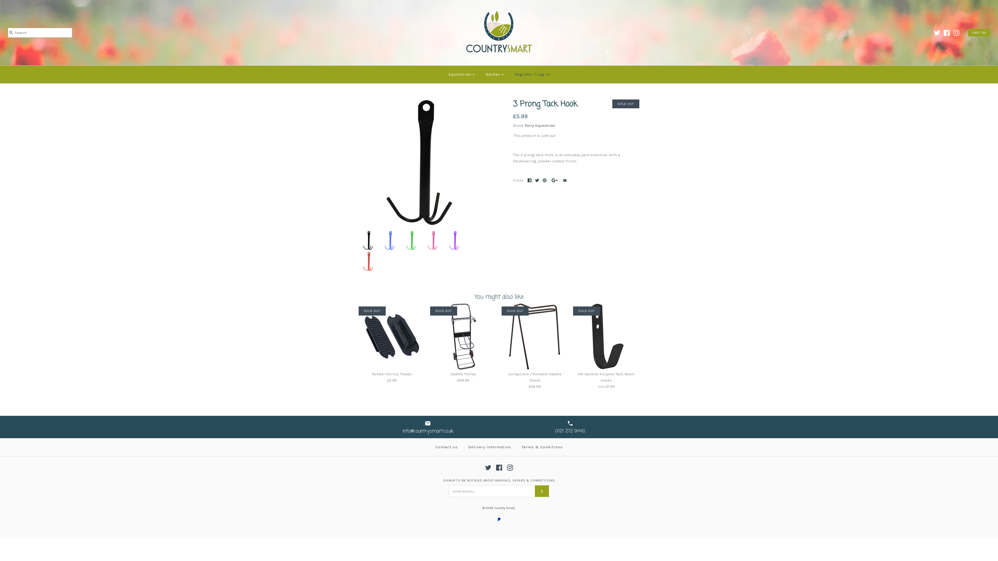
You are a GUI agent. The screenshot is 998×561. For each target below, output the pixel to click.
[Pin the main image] (545, 180)
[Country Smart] (499, 8)
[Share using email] (565, 180)
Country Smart (504, 508)
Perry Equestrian (540, 125)
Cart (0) (979, 33)
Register (524, 74)
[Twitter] (937, 33)
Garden (495, 74)
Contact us (447, 447)
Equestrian (462, 74)
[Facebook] (947, 33)
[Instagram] (956, 33)
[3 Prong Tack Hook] (422, 102)
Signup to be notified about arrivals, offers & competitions (499, 480)
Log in (543, 74)
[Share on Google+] (554, 180)
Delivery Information (489, 447)
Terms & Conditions (542, 447)
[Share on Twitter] (537, 180)
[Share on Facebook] (529, 180)
